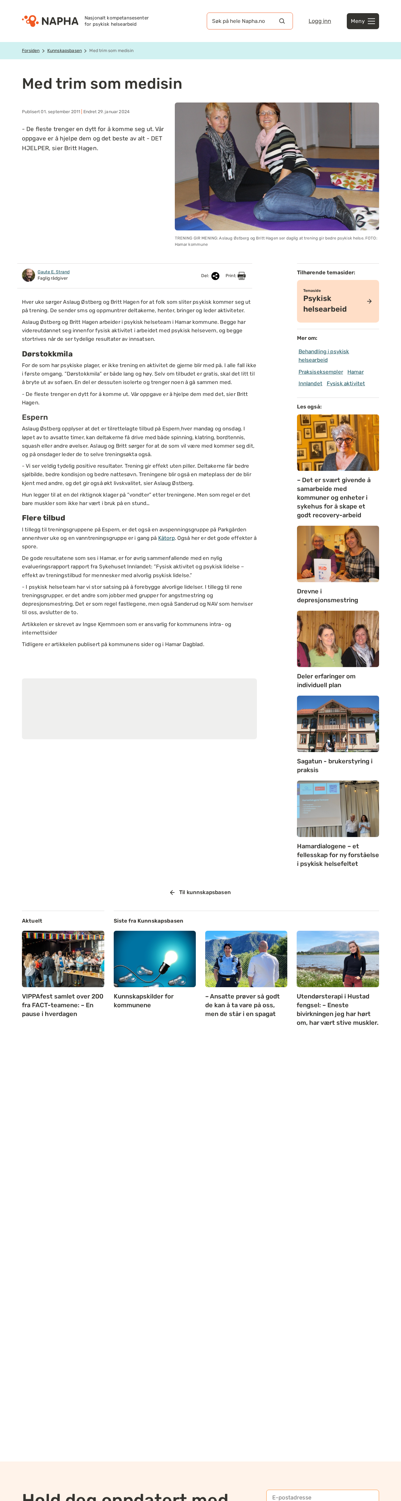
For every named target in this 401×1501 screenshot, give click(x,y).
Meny (358, 21)
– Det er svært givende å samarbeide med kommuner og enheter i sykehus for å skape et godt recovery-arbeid (334, 497)
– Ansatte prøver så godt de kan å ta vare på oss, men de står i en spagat (242, 1005)
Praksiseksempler (321, 372)
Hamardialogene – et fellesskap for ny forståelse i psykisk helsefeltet (338, 854)
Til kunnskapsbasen (205, 892)
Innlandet (310, 383)
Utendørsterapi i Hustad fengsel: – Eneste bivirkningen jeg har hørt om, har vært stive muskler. (337, 1009)
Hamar (355, 372)
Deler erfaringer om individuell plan (326, 680)
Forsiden (30, 50)
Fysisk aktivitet (346, 383)
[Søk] (282, 21)
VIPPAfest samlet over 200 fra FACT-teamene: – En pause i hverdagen (62, 1005)
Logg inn (320, 21)
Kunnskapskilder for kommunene (144, 1001)
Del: (205, 275)
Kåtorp (166, 538)
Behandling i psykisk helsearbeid (324, 355)
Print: (231, 275)
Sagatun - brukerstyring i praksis (334, 765)
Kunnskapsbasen (64, 50)
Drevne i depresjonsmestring (327, 595)
